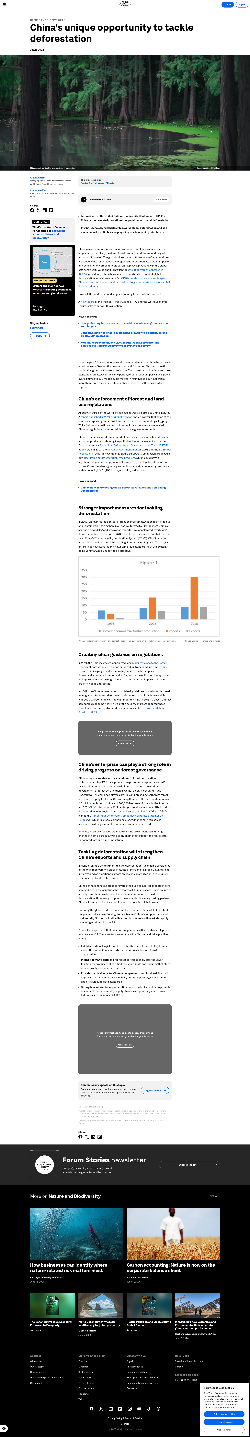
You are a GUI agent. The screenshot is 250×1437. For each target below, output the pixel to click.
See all (215, 1196)
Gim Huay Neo (38, 177)
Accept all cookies (224, 1422)
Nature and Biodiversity (47, 20)
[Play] (84, 199)
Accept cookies (125, 743)
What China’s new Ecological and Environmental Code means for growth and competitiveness (195, 1325)
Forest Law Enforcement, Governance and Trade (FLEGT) (134, 445)
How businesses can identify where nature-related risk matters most (68, 1267)
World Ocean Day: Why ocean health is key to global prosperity (99, 1323)
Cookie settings (224, 1430)
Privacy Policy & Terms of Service (125, 1418)
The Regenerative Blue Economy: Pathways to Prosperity (51, 1323)
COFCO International (100, 807)
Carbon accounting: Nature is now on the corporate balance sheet (171, 1267)
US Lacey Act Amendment (123, 449)
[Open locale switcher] (4, 1428)
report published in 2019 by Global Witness (106, 416)
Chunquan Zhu (38, 190)
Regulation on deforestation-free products (109, 457)
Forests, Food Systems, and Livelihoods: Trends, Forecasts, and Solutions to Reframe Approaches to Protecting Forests (120, 344)
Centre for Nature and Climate (97, 183)
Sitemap (125, 1423)
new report (87, 301)
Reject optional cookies (224, 1414)
